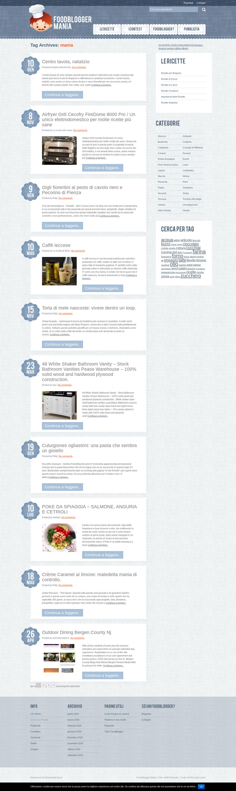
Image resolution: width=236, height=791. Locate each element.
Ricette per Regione (171, 73)
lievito (191, 260)
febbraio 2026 (74, 725)
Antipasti (187, 136)
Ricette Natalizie (169, 102)
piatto (183, 268)
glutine (200, 256)
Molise (186, 176)
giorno (193, 256)
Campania (163, 147)
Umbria (161, 205)
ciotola (164, 248)
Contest (162, 153)
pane (190, 264)
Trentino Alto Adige (192, 199)
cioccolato (191, 244)
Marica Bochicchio (62, 67)
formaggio (166, 256)
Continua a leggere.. (101, 85)
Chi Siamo (35, 714)
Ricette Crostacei (169, 91)
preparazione (168, 272)
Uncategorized (190, 205)
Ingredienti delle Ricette (173, 96)
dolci (180, 252)
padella (182, 265)
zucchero (191, 276)
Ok (201, 786)
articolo (186, 240)
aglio (176, 240)
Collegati (201, 3)
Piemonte (162, 182)
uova (165, 276)
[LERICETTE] (107, 29)
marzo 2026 (73, 720)
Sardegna (188, 187)
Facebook (187, 252)
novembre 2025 (75, 743)
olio (174, 264)
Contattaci (35, 731)
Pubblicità (35, 725)
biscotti (196, 240)
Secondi (162, 193)
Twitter (33, 743)
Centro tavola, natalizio (66, 61)
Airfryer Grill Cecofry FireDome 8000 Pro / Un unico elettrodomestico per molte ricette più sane (88, 119)
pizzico (191, 268)
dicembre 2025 (75, 737)
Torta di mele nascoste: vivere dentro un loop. (89, 307)
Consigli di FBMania (193, 147)
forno (177, 256)
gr (162, 260)
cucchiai (193, 247)
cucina (166, 252)
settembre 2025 (75, 755)
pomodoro (200, 269)
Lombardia (188, 170)
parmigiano (166, 269)
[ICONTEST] (135, 29)
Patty (55, 198)
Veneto (186, 210)
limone (201, 260)
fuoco (186, 257)
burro (165, 244)
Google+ (34, 749)
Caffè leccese (56, 245)
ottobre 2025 (73, 749)
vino (177, 276)
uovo (172, 276)
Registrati (188, 3)
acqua (167, 239)
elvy (55, 385)
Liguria (161, 170)
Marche (161, 176)
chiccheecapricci (61, 638)
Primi (185, 182)
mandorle (165, 265)
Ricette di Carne (169, 85)
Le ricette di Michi (61, 251)
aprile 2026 (73, 714)
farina (199, 251)
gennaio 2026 (74, 731)
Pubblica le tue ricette (115, 720)
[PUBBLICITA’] (192, 29)
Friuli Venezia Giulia (168, 165)
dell (174, 252)
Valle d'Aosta (164, 210)
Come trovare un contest (117, 714)
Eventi (186, 159)
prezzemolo (180, 272)
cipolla (172, 248)
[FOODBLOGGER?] (163, 29)
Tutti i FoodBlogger (114, 731)
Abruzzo (162, 136)
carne (179, 244)
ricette (191, 272)
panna (197, 264)
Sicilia (186, 193)
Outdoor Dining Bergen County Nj (76, 632)
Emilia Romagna (166, 159)
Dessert (186, 153)
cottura (180, 248)
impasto (171, 260)
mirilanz (56, 517)
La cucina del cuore (62, 130)
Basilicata (163, 142)
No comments (79, 67)
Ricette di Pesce (169, 79)
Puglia (161, 187)
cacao (173, 244)
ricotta (200, 272)
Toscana (162, 199)
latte (182, 260)
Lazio (185, 165)
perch (175, 268)
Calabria (187, 142)
